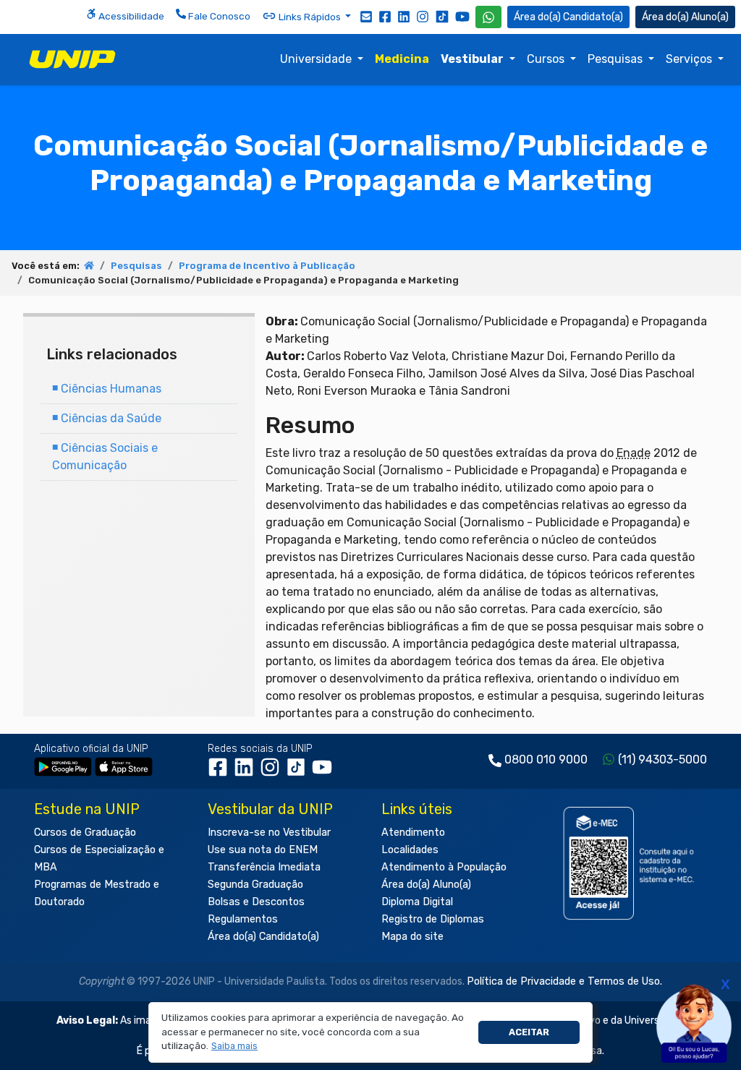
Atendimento (413, 832)
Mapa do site (412, 936)
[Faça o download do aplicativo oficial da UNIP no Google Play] (63, 767)
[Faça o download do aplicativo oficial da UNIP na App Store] (124, 767)
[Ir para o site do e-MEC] (631, 863)
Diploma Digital (417, 902)
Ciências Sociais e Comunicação (105, 456)
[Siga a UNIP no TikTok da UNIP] (442, 16)
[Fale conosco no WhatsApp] (488, 17)
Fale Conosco (218, 16)
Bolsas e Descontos (256, 902)
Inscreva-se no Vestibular (269, 832)
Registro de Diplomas (432, 919)
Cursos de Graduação (85, 832)
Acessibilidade (130, 16)
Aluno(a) (710, 17)
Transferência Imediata (264, 867)
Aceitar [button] (529, 1032)
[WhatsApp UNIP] (488, 17)
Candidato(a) (593, 17)
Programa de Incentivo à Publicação (267, 265)
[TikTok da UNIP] (299, 772)
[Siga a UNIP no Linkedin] (403, 16)
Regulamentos (243, 919)
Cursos (547, 59)
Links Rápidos (309, 16)
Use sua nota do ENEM (263, 850)
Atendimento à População (444, 867)
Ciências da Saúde (106, 418)
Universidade (317, 59)
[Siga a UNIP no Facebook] (385, 16)
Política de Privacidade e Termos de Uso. (564, 981)
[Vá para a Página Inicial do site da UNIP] (72, 59)
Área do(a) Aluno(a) (426, 884)
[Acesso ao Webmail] (366, 16)
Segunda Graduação (255, 884)
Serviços (690, 59)
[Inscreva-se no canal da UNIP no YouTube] (462, 16)
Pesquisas (616, 59)
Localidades (410, 850)
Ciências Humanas (106, 388)
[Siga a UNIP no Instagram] (422, 16)
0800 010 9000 (546, 759)
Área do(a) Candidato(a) (263, 936)
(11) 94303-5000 (662, 759)
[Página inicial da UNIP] (89, 265)
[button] (235, 1046)
